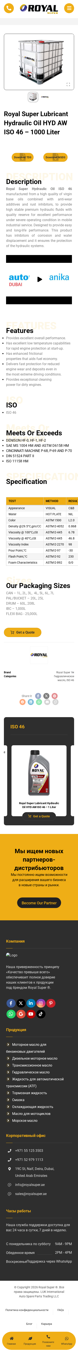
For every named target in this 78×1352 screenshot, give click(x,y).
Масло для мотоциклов (31, 1114)
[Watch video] (39, 279)
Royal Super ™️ (65, 672)
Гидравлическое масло (31, 1072)
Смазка (18, 1100)
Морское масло (24, 1121)
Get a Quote (25, 632)
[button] (69, 8)
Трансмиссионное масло (32, 1065)
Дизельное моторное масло (34, 1058)
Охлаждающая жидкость (32, 1107)
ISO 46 (70, 680)
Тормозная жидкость (29, 1093)
